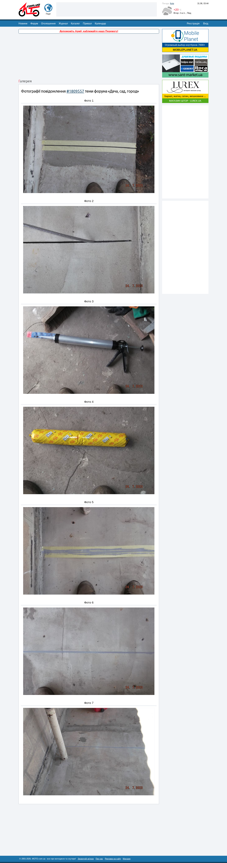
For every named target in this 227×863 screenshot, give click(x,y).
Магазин (126, 859)
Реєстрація (193, 23)
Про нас (99, 859)
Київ (172, 3)
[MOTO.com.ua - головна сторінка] (29, 15)
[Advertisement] (106, 9)
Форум (34, 23)
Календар (100, 23)
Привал (87, 23)
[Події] (48, 10)
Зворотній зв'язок (86, 859)
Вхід (205, 23)
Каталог (75, 23)
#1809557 (75, 91)
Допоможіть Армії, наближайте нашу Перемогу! (89, 31)
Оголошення (48, 23)
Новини (23, 23)
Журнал (63, 23)
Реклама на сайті (113, 859)
